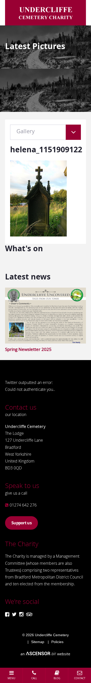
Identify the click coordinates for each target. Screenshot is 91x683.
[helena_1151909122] (38, 235)
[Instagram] (21, 614)
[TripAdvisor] (29, 614)
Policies (57, 642)
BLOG (57, 678)
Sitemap (37, 642)
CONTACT (79, 678)
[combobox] (45, 135)
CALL (34, 678)
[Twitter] (14, 614)
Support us (21, 523)
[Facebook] (7, 614)
